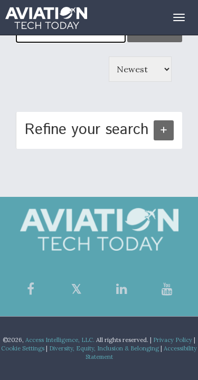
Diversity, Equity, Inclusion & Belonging (104, 348)
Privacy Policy (172, 340)
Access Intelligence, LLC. (60, 340)
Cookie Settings (22, 348)
